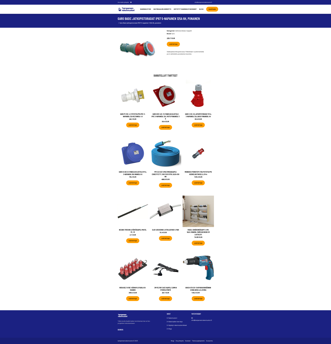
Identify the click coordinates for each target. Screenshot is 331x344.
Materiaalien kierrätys (162, 9)
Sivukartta (209, 341)
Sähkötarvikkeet (180, 31)
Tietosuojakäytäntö (198, 341)
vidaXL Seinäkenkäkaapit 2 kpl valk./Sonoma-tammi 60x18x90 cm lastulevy (198, 232)
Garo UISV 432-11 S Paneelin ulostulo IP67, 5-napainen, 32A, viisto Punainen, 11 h (165, 116)
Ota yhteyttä (180, 341)
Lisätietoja (173, 44)
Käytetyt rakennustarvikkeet (185, 9)
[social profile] (131, 2)
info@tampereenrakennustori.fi (203, 2)
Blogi (201, 9)
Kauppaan (212, 9)
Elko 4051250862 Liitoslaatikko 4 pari (165, 230)
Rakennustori (145, 9)
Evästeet (187, 341)
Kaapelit (189, 31)
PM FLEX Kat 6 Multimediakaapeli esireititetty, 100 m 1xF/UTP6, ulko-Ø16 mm (165, 174)
